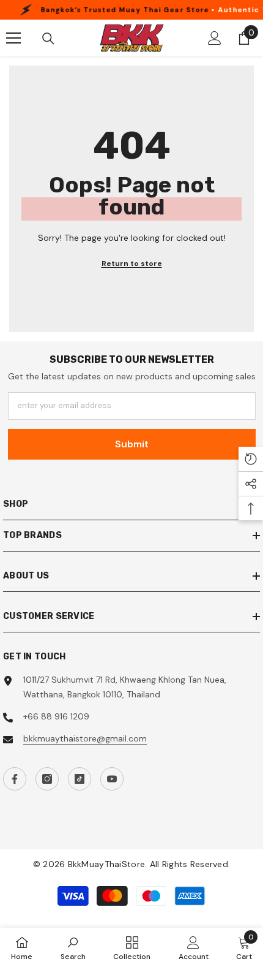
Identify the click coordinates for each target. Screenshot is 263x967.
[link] (73, 947)
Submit (132, 444)
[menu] (13, 38)
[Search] (48, 38)
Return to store (132, 263)
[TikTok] (79, 779)
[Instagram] (47, 779)
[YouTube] (112, 779)
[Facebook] (14, 779)
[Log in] (214, 38)
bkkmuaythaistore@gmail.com (85, 738)
